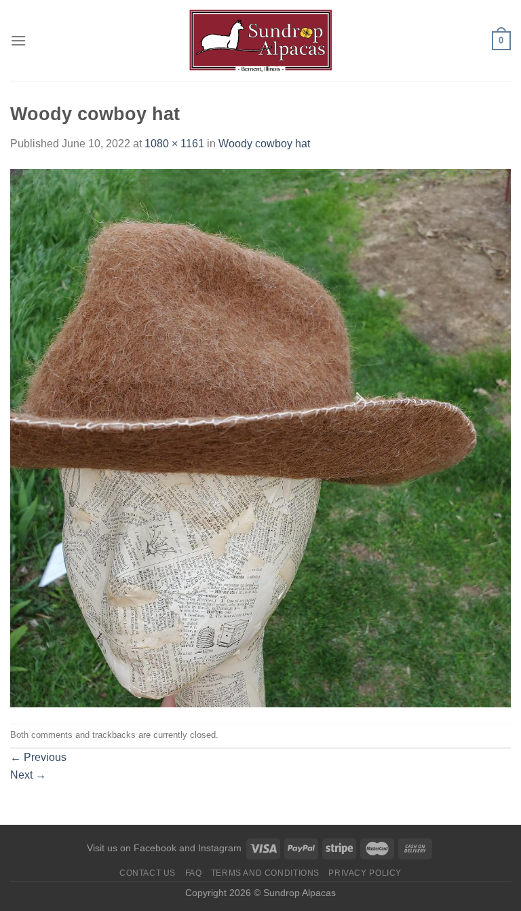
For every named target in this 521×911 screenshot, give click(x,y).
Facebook (155, 847)
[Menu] (18, 40)
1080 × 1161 (174, 143)
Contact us (147, 873)
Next (28, 775)
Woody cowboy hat (264, 143)
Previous (38, 757)
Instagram (220, 847)
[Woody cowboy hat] (260, 437)
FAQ (193, 873)
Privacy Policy (365, 873)
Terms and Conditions (265, 873)
